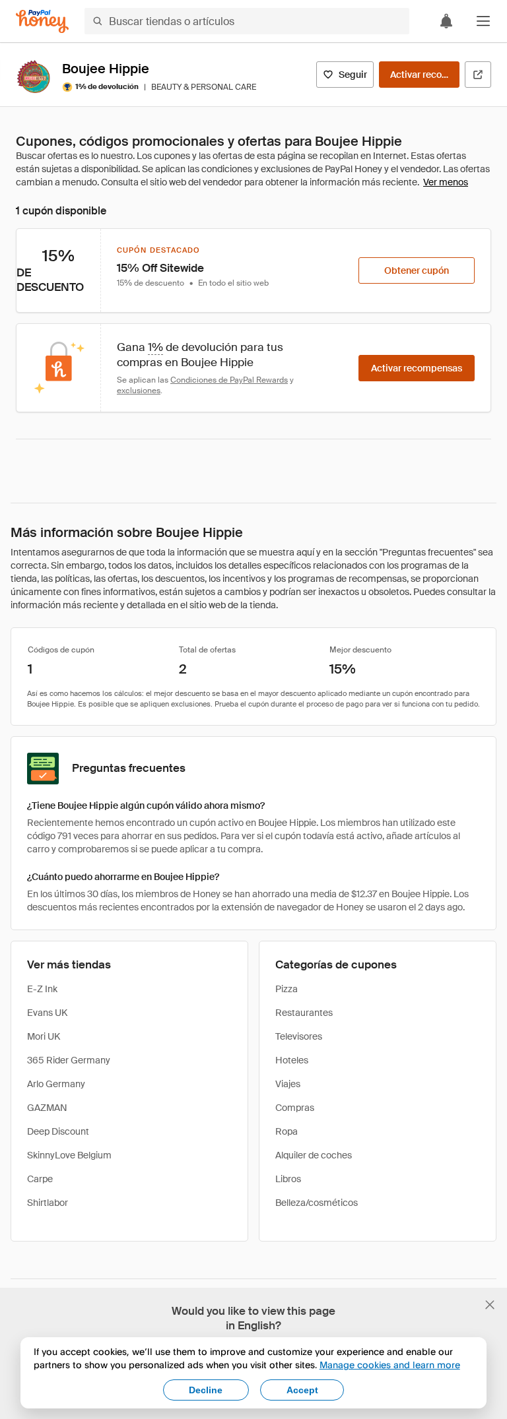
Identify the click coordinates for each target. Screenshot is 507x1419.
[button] (483, 21)
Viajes (287, 1084)
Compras (294, 1108)
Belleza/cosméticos (316, 1203)
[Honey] (42, 21)
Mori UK (43, 1036)
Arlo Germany (56, 1084)
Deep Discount (58, 1131)
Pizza (286, 989)
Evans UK (47, 1013)
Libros (288, 1179)
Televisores (298, 1036)
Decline (205, 1390)
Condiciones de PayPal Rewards (229, 380)
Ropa (286, 1131)
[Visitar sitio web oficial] (478, 74)
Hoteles (291, 1060)
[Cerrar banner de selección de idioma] (489, 1304)
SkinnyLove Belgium (69, 1155)
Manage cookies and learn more (390, 1364)
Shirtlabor (47, 1203)
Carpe (40, 1179)
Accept (302, 1390)
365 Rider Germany (68, 1060)
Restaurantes (304, 1013)
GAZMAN (47, 1108)
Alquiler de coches (313, 1155)
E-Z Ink (42, 989)
